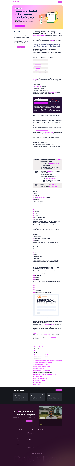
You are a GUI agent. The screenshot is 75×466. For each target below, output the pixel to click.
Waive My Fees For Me (20, 25)
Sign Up (60, 1)
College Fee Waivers (18, 8)
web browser (42, 282)
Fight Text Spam (19, 441)
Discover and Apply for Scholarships (30, 447)
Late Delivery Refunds (30, 433)
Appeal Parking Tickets (41, 431)
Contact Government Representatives (52, 442)
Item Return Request (30, 434)
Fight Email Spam (19, 440)
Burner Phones (19, 431)
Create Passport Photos (52, 443)
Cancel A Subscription (30, 435)
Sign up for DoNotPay (41, 103)
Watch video (42, 417)
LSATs (39, 86)
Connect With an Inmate (52, 431)
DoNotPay (16, 2)
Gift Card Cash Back (30, 441)
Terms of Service (19, 446)
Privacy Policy (19, 447)
